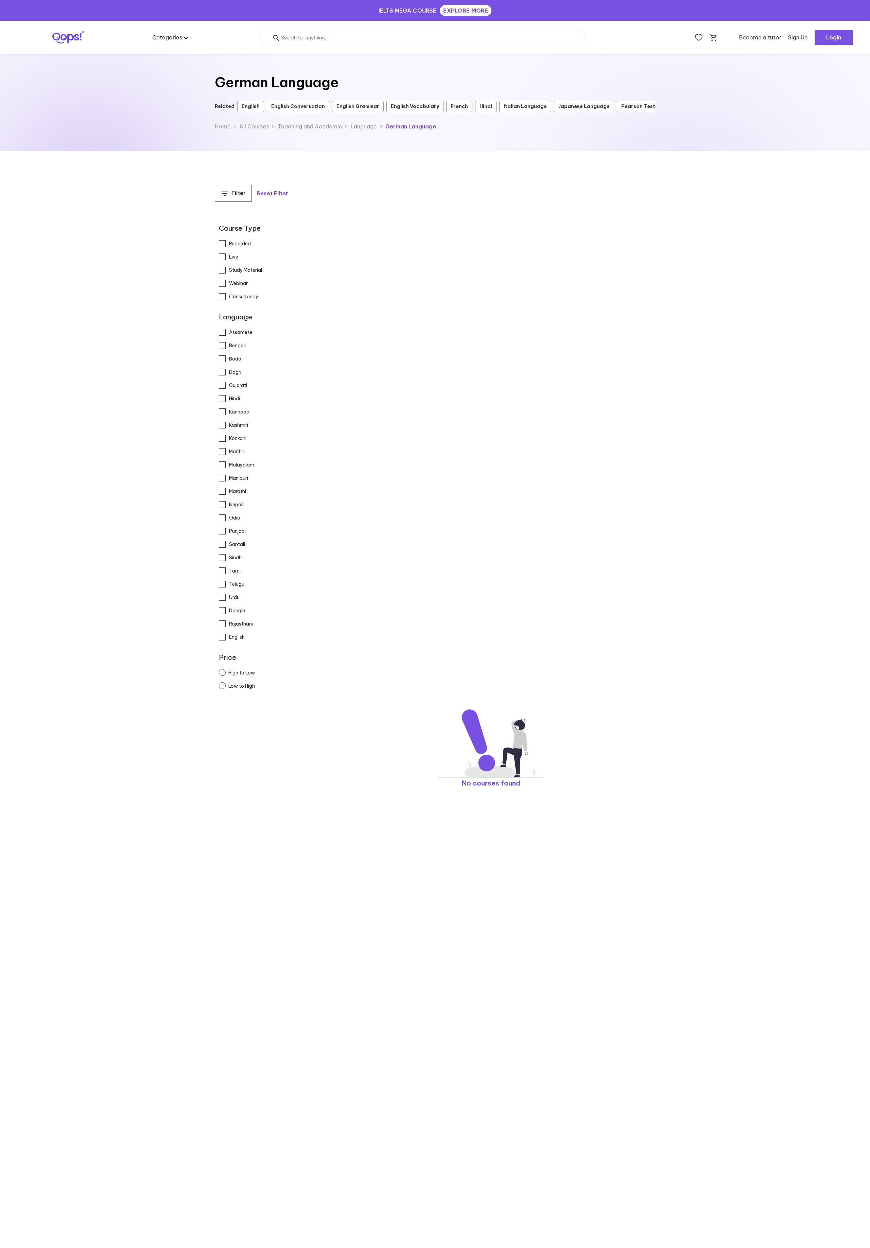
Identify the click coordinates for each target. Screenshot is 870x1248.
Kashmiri (238, 425)
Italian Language (525, 106)
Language (235, 317)
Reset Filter (272, 193)
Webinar (238, 283)
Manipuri (238, 478)
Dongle (237, 611)
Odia (234, 518)
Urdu (234, 597)
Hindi (486, 106)
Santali (237, 544)
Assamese (241, 332)
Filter (238, 193)
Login (833, 37)
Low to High (241, 686)
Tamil (235, 571)
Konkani (237, 438)
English (251, 106)
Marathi (237, 491)
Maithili (237, 452)
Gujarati (238, 385)
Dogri (235, 372)
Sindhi (236, 558)
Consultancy (243, 297)
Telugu (236, 584)
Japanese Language (584, 106)
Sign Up (798, 37)
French (459, 106)
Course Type (240, 228)
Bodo (235, 359)
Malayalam (241, 465)
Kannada (239, 412)
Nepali (236, 505)
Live (233, 257)
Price (227, 657)
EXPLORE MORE (465, 10)
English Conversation (298, 106)
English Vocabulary (415, 106)
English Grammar (357, 106)
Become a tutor (760, 37)
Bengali (237, 345)
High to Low (241, 673)
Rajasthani (241, 624)
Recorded (240, 244)
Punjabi (237, 531)
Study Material (245, 270)
